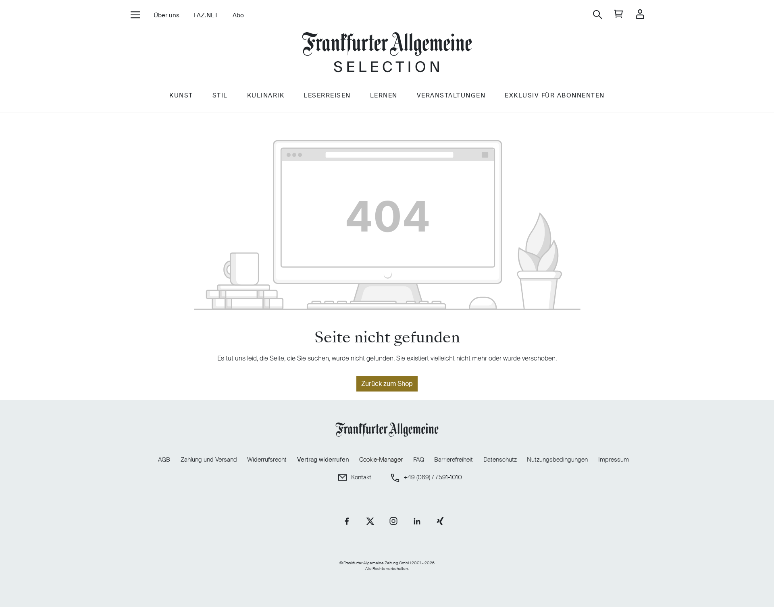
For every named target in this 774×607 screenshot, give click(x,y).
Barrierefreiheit (453, 460)
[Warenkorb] (619, 15)
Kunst (181, 95)
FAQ (418, 460)
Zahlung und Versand (209, 460)
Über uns (166, 15)
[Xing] (440, 521)
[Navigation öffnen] (135, 15)
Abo (238, 15)
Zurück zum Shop (387, 383)
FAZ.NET (206, 15)
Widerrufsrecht (267, 460)
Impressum (613, 460)
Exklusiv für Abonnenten (555, 95)
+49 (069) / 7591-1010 (433, 477)
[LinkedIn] (417, 521)
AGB (164, 460)
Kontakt (361, 477)
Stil (220, 95)
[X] (370, 521)
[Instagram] (393, 521)
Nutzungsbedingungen (557, 460)
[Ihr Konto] (640, 15)
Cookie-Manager (381, 459)
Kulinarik (266, 95)
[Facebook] (347, 521)
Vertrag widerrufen (323, 460)
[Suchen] (598, 15)
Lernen (383, 95)
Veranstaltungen (451, 95)
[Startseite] (387, 53)
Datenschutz (500, 460)
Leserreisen (327, 95)
